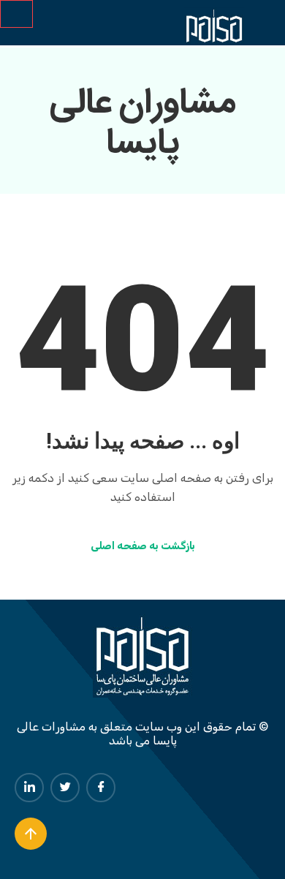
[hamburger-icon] (16, 14)
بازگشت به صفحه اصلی (143, 546)
